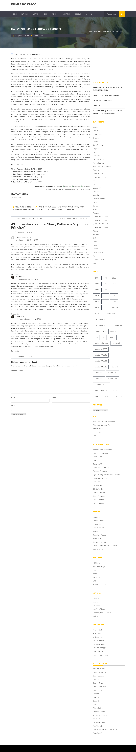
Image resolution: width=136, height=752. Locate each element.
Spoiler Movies (98, 500)
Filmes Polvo (98, 708)
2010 (97, 296)
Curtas (95, 141)
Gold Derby (97, 633)
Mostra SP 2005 (101, 349)
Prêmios (96, 213)
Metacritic (96, 577)
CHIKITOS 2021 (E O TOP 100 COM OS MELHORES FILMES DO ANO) (107, 112)
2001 (97, 278)
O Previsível (97, 485)
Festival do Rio (98, 163)
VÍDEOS (54, 14)
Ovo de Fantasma (99, 493)
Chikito (95, 131)
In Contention (98, 637)
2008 (105, 290)
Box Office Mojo (99, 567)
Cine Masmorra (98, 676)
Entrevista (96, 156)
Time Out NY (97, 733)
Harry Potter (72, 207)
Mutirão (96, 195)
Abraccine (96, 517)
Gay (96, 337)
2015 (114, 302)
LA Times (96, 605)
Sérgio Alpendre (99, 496)
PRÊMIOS (45, 14)
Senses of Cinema (99, 542)
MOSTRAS (66, 14)
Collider (96, 704)
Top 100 (108, 396)
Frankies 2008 (100, 331)
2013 (97, 302)
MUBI (95, 436)
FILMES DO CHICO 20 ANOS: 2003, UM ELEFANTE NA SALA (108, 89)
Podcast (96, 209)
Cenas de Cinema (99, 672)
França (113, 331)
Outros (95, 206)
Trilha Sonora (98, 252)
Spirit (95, 242)
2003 (114, 278)
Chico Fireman (37, 36)
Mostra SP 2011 (101, 361)
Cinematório (97, 460)
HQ (104, 337)
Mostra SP (97, 188)
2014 (105, 302)
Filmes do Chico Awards (102, 167)
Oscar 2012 (112, 373)
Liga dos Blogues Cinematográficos (106, 475)
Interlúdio (96, 531)
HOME (15, 14)
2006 (114, 284)
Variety (95, 616)
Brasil (97, 313)
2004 (97, 284)
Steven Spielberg (101, 391)
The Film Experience (100, 655)
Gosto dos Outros (99, 177)
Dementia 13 (97, 464)
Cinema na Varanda (100, 453)
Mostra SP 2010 (101, 355)
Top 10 (95, 245)
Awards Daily (98, 630)
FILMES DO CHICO (24, 4)
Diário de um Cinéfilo (101, 468)
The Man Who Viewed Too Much (105, 546)
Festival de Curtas (99, 159)
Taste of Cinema (99, 722)
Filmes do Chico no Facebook (104, 422)
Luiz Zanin (97, 482)
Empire (95, 602)
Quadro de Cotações (100, 217)
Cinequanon (97, 690)
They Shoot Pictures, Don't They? (105, 730)
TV (94, 256)
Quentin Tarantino (102, 385)
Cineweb (96, 701)
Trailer (95, 249)
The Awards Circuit (100, 644)
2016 (97, 308)
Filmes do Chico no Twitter (103, 425)
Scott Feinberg (98, 641)
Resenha (30, 207)
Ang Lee (115, 308)
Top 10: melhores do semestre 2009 (73, 218)
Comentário (17, 370)
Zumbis (119, 396)
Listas (95, 184)
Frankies (96, 170)
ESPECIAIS (77, 14)
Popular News (112, 14)
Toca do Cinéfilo (99, 503)
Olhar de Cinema (99, 199)
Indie (94, 181)
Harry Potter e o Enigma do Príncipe (58, 209)
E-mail (55, 397)
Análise (95, 127)
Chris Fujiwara (98, 521)
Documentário (109, 313)
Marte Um (96, 106)
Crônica (96, 138)
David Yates (62, 207)
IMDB (95, 574)
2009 (54, 207)
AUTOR (89, 14)
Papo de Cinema (99, 712)
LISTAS (35, 14)
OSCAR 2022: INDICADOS (102, 100)
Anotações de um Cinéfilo (102, 450)
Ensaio (95, 152)
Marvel (112, 337)
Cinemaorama (98, 457)
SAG (94, 238)
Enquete (96, 149)
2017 (105, 308)
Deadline (96, 598)
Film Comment (98, 528)
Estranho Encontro (100, 471)
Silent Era (96, 719)
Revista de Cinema (100, 715)
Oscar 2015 (112, 379)
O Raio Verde (98, 489)
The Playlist (97, 726)
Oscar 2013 (99, 379)
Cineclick (96, 679)
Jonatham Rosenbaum (101, 535)
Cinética (96, 694)
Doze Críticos (98, 145)
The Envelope (98, 651)
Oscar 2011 (99, 373)
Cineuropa (96, 697)
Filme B (95, 570)
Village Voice (98, 549)
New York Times (99, 609)
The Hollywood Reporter (102, 613)
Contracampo (98, 524)
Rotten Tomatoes (99, 584)
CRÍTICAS (24, 14)
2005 (105, 284)
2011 (105, 296)
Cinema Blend (98, 683)
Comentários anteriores (23, 232)
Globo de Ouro (98, 174)
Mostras (96, 192)
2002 (105, 278)
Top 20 (97, 396)
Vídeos (95, 263)
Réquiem (96, 231)
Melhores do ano (101, 343)
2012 (114, 296)
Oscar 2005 (116, 367)
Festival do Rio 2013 (103, 325)
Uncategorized (98, 260)
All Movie (96, 563)
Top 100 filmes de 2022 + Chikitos (106, 95)
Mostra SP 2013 (101, 367)
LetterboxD (97, 432)
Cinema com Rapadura (101, 687)
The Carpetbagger (99, 648)
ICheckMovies (98, 429)
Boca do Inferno (99, 669)
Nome (14, 397)
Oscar (95, 202)
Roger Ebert (97, 539)
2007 (97, 290)
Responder (15, 274)
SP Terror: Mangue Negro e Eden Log (28, 218)
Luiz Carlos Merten (100, 478)
